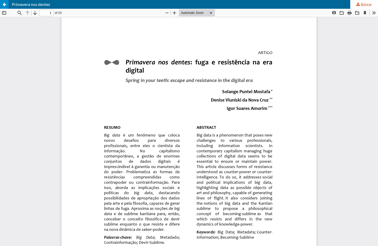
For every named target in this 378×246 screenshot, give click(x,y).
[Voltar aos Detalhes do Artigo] (4, 4)
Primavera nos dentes (31, 4)
